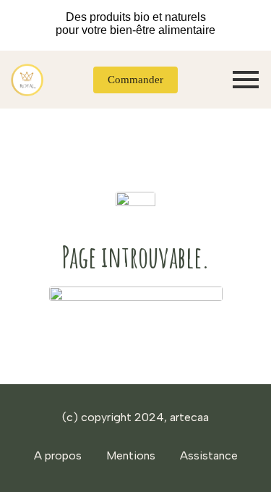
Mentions (130, 455)
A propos (58, 455)
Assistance (209, 455)
